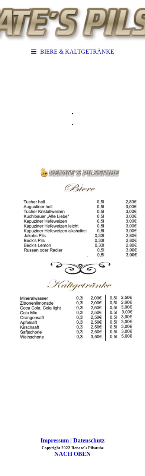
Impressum (55, 440)
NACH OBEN (72, 454)
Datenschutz (88, 440)
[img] (72, 22)
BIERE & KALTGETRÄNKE (77, 51)
